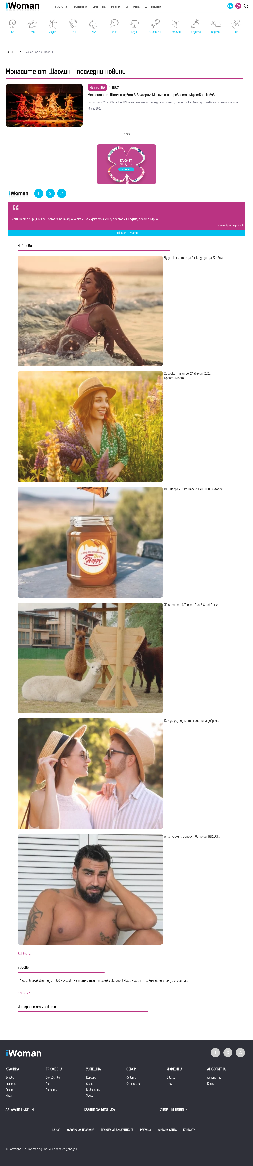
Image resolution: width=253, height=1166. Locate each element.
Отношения (133, 1084)
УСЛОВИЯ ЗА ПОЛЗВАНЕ (80, 1130)
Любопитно (214, 1078)
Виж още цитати (127, 233)
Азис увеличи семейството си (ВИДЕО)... (192, 836)
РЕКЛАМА (145, 1130)
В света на (93, 1090)
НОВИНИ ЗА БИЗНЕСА (99, 1109)
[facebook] (38, 193)
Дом (48, 1084)
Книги (210, 1084)
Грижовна (80, 7)
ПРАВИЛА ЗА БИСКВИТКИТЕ (117, 1130)
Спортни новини (174, 1109)
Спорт (10, 1090)
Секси (115, 7)
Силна (89, 1084)
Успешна (99, 7)
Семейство (53, 1078)
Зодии (89, 1096)
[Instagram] (61, 193)
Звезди (171, 1078)
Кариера (91, 1078)
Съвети (131, 1078)
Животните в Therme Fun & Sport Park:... (191, 605)
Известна (133, 7)
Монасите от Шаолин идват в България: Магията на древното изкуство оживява (152, 94)
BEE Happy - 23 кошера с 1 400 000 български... (195, 489)
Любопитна (153, 7)
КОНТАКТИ (189, 1130)
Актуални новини (20, 1109)
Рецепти (51, 1090)
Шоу (169, 1084)
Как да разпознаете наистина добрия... (191, 720)
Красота (11, 1084)
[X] (50, 193)
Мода (9, 1096)
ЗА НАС (56, 1130)
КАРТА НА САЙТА (167, 1130)
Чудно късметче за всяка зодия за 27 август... (196, 258)
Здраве (10, 1078)
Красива (61, 7)
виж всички (24, 954)
